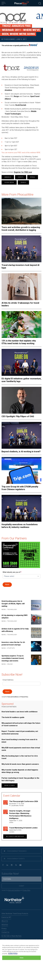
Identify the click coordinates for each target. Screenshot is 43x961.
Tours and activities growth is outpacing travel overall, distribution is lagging (21, 228)
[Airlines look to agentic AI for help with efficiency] (35, 633)
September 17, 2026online (15, 821)
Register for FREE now (23, 172)
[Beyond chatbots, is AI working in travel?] (21, 435)
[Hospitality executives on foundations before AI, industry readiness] (21, 508)
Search (23, 182)
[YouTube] (20, 865)
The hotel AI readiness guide (13, 717)
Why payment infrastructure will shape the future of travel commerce (21, 724)
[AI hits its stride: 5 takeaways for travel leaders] (21, 286)
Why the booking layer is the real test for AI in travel (20, 757)
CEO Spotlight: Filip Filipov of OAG (18, 416)
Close (21, 958)
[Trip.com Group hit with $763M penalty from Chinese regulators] (21, 470)
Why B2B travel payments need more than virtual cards (21, 749)
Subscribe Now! (10, 873)
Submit (21, 886)
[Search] (40, 3)
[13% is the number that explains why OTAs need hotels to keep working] (21, 324)
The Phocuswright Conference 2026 (23, 801)
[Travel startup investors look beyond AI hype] (21, 248)
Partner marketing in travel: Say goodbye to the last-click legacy (20, 779)
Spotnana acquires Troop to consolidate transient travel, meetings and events (13, 658)
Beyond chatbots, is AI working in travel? (21, 451)
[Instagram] (11, 865)
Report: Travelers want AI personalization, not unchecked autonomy (20, 732)
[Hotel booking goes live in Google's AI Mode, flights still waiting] (35, 605)
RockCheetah (20, 105)
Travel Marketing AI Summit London (23, 828)
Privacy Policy (26, 890)
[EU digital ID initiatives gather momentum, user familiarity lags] (21, 362)
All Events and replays (15, 836)
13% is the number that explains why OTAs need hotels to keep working (19, 342)
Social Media (9, 182)
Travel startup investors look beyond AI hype (20, 266)
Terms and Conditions (13, 696)
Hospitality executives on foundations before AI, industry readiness (20, 525)
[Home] (21, 3)
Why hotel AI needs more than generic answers (20, 764)
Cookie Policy (12, 953)
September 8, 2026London (15, 831)
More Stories (9, 785)
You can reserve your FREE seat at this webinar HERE (21, 153)
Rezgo (16, 96)
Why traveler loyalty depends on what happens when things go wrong (20, 771)
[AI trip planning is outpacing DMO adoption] (35, 619)
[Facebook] (3, 865)
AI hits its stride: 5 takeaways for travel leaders (20, 304)
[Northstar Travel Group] (15, 900)
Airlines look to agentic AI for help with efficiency (15, 630)
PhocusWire (9, 39)
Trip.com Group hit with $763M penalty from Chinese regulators (20, 488)
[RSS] (16, 865)
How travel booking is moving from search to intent (19, 741)
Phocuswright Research (17, 851)
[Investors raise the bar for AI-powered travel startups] (35, 646)
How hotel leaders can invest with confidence (19, 712)
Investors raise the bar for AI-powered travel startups (13, 643)
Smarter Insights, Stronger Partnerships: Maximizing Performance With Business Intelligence (20, 814)
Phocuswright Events (16, 859)
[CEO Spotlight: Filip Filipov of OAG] (21, 400)
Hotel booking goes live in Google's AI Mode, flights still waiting (13, 603)
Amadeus (8, 90)
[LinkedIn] (7, 865)
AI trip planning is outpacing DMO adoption (15, 616)
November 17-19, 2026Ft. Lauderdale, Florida (16, 804)
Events (20, 177)
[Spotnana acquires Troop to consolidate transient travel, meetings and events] (35, 660)
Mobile (32, 177)
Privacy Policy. (24, 696)
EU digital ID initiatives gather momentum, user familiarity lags (21, 380)
